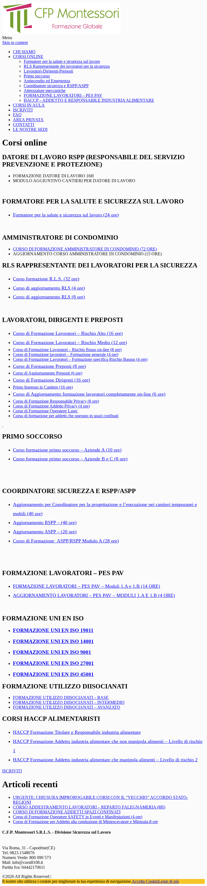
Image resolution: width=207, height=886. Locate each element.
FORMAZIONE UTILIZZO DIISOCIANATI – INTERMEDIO (69, 702)
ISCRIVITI (23, 110)
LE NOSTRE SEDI (30, 129)
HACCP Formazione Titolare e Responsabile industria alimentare (77, 732)
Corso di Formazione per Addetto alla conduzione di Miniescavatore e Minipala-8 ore (85, 821)
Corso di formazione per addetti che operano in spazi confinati (65, 415)
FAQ (17, 115)
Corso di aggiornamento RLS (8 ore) (49, 297)
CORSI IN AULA (29, 105)
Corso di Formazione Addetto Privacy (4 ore (50, 406)
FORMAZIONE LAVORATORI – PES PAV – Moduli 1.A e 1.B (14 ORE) (86, 586)
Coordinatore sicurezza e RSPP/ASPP (56, 85)
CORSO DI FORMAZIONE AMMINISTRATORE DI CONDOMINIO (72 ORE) (85, 249)
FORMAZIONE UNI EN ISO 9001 (52, 652)
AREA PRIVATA (28, 119)
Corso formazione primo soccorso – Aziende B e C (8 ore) (70, 458)
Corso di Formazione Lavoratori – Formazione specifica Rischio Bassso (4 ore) (80, 359)
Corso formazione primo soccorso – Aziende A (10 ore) (67, 450)
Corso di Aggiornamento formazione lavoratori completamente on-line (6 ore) (89, 394)
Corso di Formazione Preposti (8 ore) (49, 366)
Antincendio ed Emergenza (47, 81)
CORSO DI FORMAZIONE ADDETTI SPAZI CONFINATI (66, 812)
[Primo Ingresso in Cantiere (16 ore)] (2, 425)
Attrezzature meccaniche (44, 90)
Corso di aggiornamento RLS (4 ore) (49, 288)
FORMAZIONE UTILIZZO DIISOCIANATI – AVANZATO (66, 707)
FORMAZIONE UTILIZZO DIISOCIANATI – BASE (61, 697)
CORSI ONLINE (28, 56)
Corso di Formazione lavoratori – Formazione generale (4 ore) (65, 354)
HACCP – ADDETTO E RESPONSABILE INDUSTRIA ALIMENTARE (89, 100)
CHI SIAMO (24, 51)
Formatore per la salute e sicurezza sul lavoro (62, 61)
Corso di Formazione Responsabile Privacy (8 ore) (56, 401)
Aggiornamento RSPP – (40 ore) (45, 522)
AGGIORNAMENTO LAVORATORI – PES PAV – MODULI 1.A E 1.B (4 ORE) (94, 595)
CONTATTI (23, 124)
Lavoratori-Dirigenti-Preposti (48, 71)
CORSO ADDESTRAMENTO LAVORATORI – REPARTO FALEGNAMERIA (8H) (89, 807)
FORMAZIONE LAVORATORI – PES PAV (63, 95)
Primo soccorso (37, 76)
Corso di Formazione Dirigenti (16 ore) (51, 380)
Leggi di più (168, 881)
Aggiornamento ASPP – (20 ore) (45, 531)
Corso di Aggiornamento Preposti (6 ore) (47, 373)
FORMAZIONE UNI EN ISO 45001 (53, 674)
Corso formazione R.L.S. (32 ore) (46, 278)
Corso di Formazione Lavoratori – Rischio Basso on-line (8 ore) (67, 349)
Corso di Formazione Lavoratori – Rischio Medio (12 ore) (70, 342)
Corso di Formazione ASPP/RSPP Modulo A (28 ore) (66, 541)
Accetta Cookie (145, 881)
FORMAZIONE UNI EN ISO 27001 (53, 663)
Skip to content (15, 42)
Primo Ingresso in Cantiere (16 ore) (43, 387)
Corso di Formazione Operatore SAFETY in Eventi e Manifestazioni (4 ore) (77, 816)
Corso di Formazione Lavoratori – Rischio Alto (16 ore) (68, 333)
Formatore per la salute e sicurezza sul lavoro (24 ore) (66, 215)
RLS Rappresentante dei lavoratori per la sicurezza (67, 66)
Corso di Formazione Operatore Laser (45, 411)
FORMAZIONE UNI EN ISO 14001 (53, 641)
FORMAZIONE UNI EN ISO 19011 (53, 630)
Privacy (58, 876)
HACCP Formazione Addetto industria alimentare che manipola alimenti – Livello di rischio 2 (105, 759)
